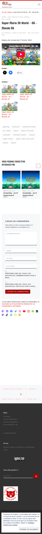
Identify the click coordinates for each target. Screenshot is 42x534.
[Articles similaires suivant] (38, 166)
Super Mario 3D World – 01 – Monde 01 (8, 96)
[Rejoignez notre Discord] (7, 311)
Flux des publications (10, 419)
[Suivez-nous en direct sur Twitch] (3, 311)
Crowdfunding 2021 (9, 433)
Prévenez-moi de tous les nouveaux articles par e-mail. (20, 285)
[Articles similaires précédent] (34, 166)
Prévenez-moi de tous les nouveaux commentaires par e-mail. (21, 276)
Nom (8, 251)
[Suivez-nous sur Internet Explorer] (11, 315)
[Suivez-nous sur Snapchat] (15, 315)
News (10, 12)
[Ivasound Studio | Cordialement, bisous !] (7, 3)
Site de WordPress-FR (10, 424)
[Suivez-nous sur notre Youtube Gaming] (24, 311)
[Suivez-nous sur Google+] (19, 315)
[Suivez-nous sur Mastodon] (3, 315)
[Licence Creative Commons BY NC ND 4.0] (19, 459)
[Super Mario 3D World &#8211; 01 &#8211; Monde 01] (10, 88)
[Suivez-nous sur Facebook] (11, 311)
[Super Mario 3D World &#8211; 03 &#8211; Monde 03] (10, 106)
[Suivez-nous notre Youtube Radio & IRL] (29, 311)
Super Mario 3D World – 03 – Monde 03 (8, 114)
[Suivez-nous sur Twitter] (15, 311)
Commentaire (13, 234)
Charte (5, 450)
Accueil (4, 12)
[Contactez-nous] (33, 311)
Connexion (6, 416)
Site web (10, 266)
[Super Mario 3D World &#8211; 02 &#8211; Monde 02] (28, 88)
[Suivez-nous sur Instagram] (20, 311)
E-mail (9, 258)
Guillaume (7, 32)
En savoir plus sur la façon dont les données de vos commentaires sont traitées (20, 304)
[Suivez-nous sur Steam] (37, 311)
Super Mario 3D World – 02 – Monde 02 (26, 96)
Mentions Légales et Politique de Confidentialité (19, 447)
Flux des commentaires (10, 422)
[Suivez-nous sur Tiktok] (7, 315)
